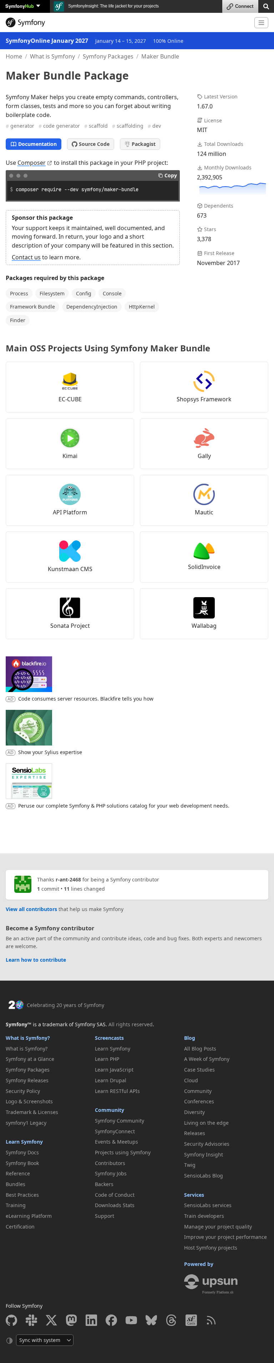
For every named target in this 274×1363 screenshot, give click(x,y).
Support (104, 1215)
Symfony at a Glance (30, 1059)
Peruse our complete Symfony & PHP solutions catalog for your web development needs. (123, 805)
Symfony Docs (22, 1152)
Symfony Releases (27, 1080)
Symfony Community (119, 1120)
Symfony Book (22, 1163)
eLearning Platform (29, 1215)
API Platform (70, 512)
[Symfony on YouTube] (131, 1320)
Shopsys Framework (204, 399)
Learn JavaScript (114, 1069)
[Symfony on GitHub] (11, 1320)
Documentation (37, 144)
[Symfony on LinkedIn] (91, 1320)
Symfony (19, 5)
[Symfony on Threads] (171, 1320)
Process (19, 293)
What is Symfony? (28, 1037)
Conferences (199, 1101)
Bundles (15, 1184)
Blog (189, 1037)
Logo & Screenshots (29, 1101)
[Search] (266, 6)
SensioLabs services (208, 1205)
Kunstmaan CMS (70, 569)
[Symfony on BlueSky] (151, 1320)
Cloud (191, 1080)
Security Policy (23, 1091)
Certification (20, 1226)
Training (16, 1205)
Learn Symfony (24, 1141)
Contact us (26, 257)
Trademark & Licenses (32, 1112)
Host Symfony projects (210, 1247)
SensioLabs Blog (203, 1175)
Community (109, 1110)
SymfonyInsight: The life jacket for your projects (113, 6)
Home (14, 56)
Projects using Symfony (123, 1152)
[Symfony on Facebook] (111, 1320)
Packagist (144, 144)
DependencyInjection (91, 306)
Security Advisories (206, 1143)
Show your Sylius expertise (50, 752)
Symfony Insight (203, 1154)
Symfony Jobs (111, 1173)
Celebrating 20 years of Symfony (65, 1005)
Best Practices (22, 1194)
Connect (244, 6)
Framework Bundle (32, 306)
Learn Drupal (110, 1080)
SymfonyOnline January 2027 (47, 41)
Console (112, 293)
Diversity (194, 1112)
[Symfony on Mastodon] (71, 1320)
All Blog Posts (200, 1048)
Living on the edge (206, 1122)
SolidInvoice (204, 567)
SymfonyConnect (115, 1131)
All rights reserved (130, 1024)
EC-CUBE (70, 399)
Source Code (94, 144)
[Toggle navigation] (261, 22)
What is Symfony (52, 56)
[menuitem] (48, 1049)
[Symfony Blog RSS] (211, 1320)
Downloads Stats (115, 1205)
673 (202, 215)
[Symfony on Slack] (31, 1320)
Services (194, 1194)
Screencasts (109, 1037)
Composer (31, 163)
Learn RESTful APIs (117, 1091)
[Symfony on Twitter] (51, 1320)
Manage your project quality (218, 1226)
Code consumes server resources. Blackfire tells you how (85, 698)
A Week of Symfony (206, 1059)
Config (83, 293)
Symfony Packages (108, 56)
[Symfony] (127, 22)
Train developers (204, 1215)
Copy (170, 175)
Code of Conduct (115, 1194)
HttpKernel (142, 306)
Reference (18, 1173)
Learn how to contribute (36, 959)
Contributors (110, 1163)
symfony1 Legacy (26, 1122)
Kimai (69, 456)
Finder (17, 320)
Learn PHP (107, 1059)
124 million (211, 154)
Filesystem (52, 293)
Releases (194, 1133)
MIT (202, 130)
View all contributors (31, 909)
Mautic (204, 512)
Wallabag (204, 626)
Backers (104, 1184)
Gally (204, 456)
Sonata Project (70, 626)
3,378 (204, 239)
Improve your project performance (225, 1237)
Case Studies (199, 1069)
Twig (190, 1164)
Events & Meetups (116, 1141)
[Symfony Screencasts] (191, 1320)
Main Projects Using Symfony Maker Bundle (108, 348)
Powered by (198, 1264)
